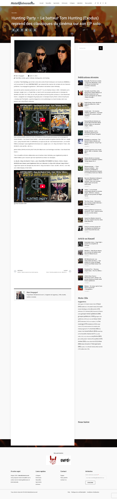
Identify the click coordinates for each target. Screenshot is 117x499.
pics (80, 339)
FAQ (69, 492)
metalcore (92, 324)
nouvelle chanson (88, 334)
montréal (94, 329)
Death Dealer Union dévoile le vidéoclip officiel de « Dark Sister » (93, 104)
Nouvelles (48, 3)
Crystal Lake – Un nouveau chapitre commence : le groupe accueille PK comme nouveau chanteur (93, 113)
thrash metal (93, 346)
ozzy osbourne (88, 336)
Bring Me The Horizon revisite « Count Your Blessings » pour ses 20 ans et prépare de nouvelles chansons (93, 83)
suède (84, 346)
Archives (38, 484)
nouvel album (90, 331)
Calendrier (80, 3)
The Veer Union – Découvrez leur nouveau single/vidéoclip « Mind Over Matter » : (93, 202)
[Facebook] (98, 3)
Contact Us (63, 480)
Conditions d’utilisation (93, 492)
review (82, 341)
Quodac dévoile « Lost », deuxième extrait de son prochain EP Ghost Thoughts (93, 132)
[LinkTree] (95, 3)
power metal (88, 339)
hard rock (90, 319)
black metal (90, 304)
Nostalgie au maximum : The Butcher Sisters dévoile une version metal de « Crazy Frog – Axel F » (93, 142)
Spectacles (56, 3)
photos (97, 336)
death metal (94, 306)
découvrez (95, 309)
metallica (96, 326)
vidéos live (85, 349)
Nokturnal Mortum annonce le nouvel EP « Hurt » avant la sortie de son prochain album (94, 211)
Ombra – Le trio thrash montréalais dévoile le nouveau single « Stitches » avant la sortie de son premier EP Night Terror (93, 193)
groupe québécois (86, 316)
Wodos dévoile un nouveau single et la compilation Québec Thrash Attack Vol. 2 (93, 159)
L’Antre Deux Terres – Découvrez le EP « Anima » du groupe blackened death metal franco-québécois (93, 278)
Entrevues (64, 3)
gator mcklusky (30, 78)
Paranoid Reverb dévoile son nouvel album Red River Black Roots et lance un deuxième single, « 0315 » (93, 123)
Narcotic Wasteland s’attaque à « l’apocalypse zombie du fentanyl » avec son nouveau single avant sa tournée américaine (93, 181)
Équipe (62, 475)
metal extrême (88, 326)
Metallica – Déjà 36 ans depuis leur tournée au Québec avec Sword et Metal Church (93, 252)
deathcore (85, 306)
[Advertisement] (42, 249)
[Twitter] (100, 3)
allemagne (82, 304)
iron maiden (93, 321)
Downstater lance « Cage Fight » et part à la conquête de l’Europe (93, 243)
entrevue (81, 311)
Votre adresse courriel (92, 475)
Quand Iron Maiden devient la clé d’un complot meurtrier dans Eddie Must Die (94, 219)
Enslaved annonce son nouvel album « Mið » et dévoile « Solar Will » (93, 151)
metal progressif (84, 329)
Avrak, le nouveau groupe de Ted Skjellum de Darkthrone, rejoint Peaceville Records (92, 228)
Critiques (72, 3)
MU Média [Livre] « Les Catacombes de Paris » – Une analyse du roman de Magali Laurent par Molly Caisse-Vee (93, 261)
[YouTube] (105, 3)
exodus (23, 78)
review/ (89, 341)
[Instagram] (103, 3)
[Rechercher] (101, 48)
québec (98, 339)
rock (95, 341)
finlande (96, 311)
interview (85, 321)
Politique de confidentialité (78, 492)
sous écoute (88, 344)
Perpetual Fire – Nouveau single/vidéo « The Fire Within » (93, 270)
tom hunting (46, 78)
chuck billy (18, 78)
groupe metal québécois (91, 314)
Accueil (41, 3)
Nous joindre (88, 3)
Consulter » (87, 87)
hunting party (38, 78)
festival (89, 311)
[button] (13, 30)
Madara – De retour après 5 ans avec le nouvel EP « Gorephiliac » (93, 287)
